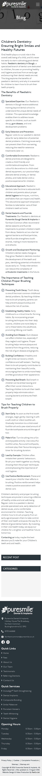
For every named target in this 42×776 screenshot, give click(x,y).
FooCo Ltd (36, 772)
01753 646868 (10, 631)
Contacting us (7, 538)
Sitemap (15, 764)
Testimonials (9, 671)
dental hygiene (12, 196)
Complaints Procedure (30, 760)
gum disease (17, 124)
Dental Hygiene (10, 718)
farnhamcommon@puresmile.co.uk (19, 637)
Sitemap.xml (24, 764)
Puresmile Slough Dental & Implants (21, 220)
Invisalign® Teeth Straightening (17, 691)
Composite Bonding (12, 700)
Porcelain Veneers (11, 709)
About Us (7, 662)
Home (6, 653)
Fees (5, 658)
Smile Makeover (10, 705)
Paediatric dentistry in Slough (21, 64)
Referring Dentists (11, 676)
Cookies (16, 760)
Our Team (7, 667)
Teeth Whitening (10, 714)
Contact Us (8, 681)
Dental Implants (10, 696)
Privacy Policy (6, 760)
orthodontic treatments (16, 272)
